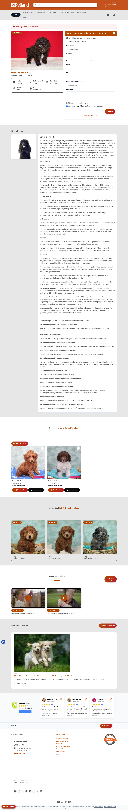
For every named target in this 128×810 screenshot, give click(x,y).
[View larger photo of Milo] (42, 448)
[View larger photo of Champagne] (78, 448)
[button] (39, 708)
